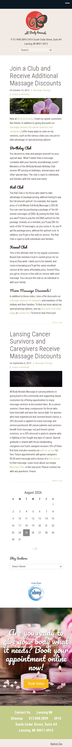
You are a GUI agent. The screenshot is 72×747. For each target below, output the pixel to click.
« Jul (35, 548)
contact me (24, 313)
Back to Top (57, 322)
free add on (54, 458)
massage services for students (25, 300)
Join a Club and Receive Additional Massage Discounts (35, 75)
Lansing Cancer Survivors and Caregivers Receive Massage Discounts (35, 345)
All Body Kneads (36, 23)
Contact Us (22, 712)
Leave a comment (21, 94)
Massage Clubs (17, 467)
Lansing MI (44, 712)
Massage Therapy (42, 90)
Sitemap (17, 718)
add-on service (47, 450)
